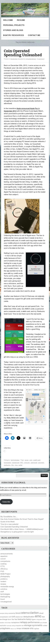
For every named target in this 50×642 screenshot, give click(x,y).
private (45, 622)
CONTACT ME (34, 35)
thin (12, 465)
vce (15, 628)
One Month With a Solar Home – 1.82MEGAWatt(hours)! (21, 529)
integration (39, 619)
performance (34, 622)
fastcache (22, 619)
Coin (43, 78)
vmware (25, 628)
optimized (34, 462)
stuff (2, 591)
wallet (20, 465)
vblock (12, 628)
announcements (6, 553)
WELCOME (8, 20)
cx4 (13, 616)
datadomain (19, 617)
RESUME (21, 20)
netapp (23, 622)
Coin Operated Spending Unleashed (23, 53)
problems (4, 579)
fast (16, 619)
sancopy (9, 625)
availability (11, 613)
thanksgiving (5, 596)
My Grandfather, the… (8, 516)
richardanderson (31, 59)
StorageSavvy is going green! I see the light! (17, 531)
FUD (2, 571)
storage (28, 625)
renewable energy (7, 586)
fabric (9, 619)
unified (45, 625)
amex (26, 460)
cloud (41, 613)
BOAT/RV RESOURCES (13, 35)
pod (41, 622)
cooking (3, 563)
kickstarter (7, 462)
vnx (31, 628)
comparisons (5, 561)
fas (13, 619)
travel (2, 599)
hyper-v (34, 619)
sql (23, 625)
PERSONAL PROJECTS (13, 25)
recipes (3, 584)
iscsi (44, 619)
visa (16, 465)
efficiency (4, 568)
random (3, 581)
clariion (34, 612)
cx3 (10, 616)
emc (38, 615)
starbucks (7, 465)
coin (30, 460)
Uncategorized (6, 601)
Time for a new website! (9, 524)
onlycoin (27, 462)
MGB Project (5, 574)
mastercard (15, 462)
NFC (21, 462)
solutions (3, 589)
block (18, 613)
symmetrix (37, 625)
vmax (19, 628)
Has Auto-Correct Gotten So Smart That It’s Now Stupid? (22, 519)
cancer (3, 558)
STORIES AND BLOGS (13, 30)
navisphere (15, 622)
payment (41, 462)
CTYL (2, 566)
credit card (36, 460)
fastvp (28, 619)
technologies (15, 460)
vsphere (36, 628)
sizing (13, 625)
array (6, 613)
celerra (24, 613)
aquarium (4, 556)
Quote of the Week (7, 521)
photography (5, 576)
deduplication (29, 616)
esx (43, 616)
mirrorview (8, 622)
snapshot (18, 625)
